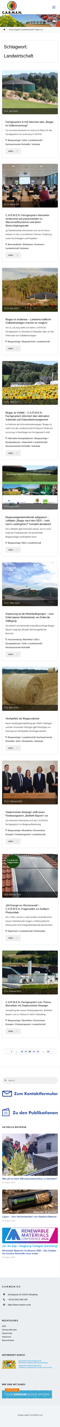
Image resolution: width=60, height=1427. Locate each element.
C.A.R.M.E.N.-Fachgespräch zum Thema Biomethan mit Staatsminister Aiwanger (28, 1004)
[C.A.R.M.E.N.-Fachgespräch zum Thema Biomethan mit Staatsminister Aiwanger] (30, 972)
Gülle (24, 140)
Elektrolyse (28, 244)
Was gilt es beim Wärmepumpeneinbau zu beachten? (29, 1178)
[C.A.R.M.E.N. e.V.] (12, 7)
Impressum (6, 1337)
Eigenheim (13, 931)
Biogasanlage (14, 140)
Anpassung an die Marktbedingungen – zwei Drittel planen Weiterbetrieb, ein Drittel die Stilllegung (30, 617)
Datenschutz (7, 1333)
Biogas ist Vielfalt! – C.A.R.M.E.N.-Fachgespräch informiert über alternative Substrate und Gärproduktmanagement (27, 416)
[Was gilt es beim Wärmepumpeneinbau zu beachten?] (30, 1155)
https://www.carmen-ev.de (19, 1305)
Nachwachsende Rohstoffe (18, 144)
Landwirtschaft (35, 140)
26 (48, 1051)
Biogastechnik (28, 341)
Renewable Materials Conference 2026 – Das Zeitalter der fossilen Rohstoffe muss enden (29, 1252)
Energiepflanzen (13, 442)
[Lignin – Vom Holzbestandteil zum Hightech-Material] (30, 1202)
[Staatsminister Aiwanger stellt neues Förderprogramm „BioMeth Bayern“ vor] (30, 782)
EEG (24, 543)
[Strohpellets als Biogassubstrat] (30, 689)
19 (26, 1051)
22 (38, 1051)
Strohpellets (27, 741)
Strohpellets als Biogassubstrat (22, 718)
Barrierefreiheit (8, 1340)
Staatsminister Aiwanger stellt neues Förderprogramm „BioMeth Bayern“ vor (27, 814)
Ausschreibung (15, 639)
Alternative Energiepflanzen (20, 438)
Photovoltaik (39, 931)
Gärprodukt (27, 442)
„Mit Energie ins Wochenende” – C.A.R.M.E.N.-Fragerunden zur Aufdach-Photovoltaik (28, 909)
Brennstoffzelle (15, 244)
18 (22, 1051)
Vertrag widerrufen (9, 1330)
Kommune (39, 244)
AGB (4, 1326)
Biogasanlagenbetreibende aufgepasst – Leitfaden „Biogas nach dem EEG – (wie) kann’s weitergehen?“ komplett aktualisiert (28, 520)
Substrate (36, 144)
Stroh (18, 741)
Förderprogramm (23, 834)
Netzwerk (24, 248)
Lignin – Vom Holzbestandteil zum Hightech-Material (29, 1216)
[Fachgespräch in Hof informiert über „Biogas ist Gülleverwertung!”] (30, 92)
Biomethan (28, 639)
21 (34, 1051)
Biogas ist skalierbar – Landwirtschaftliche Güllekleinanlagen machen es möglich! (28, 321)
